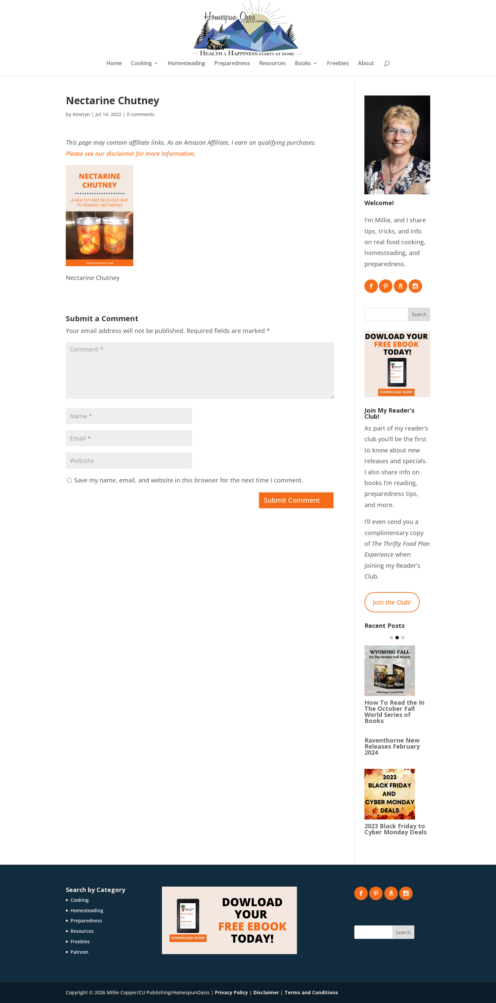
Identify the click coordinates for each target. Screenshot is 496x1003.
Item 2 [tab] (397, 637)
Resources (272, 64)
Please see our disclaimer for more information (130, 153)
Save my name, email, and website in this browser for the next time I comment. (188, 480)
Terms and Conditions (311, 992)
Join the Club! (392, 602)
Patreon (79, 952)
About (366, 64)
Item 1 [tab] (391, 637)
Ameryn (81, 114)
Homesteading (186, 64)
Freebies (338, 64)
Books (303, 64)
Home (114, 64)
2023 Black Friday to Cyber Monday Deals (395, 829)
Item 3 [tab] (403, 637)
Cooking (141, 64)
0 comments (141, 114)
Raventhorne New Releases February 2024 (392, 746)
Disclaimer (266, 992)
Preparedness (232, 64)
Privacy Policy (231, 992)
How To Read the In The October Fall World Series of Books (394, 711)
